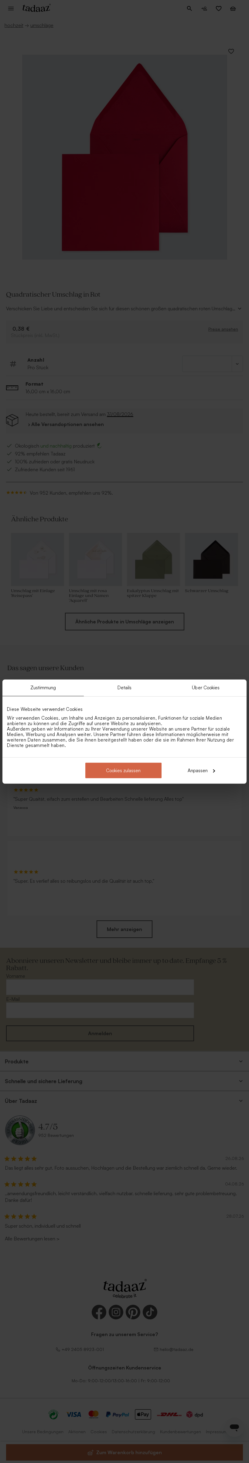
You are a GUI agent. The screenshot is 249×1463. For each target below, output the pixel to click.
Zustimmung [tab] (43, 688)
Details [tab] (125, 688)
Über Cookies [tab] (206, 688)
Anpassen (198, 770)
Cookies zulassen (123, 770)
